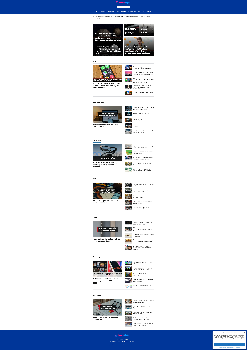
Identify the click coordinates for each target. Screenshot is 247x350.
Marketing (149, 11)
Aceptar (229, 344)
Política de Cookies (222, 347)
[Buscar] (128, 7)
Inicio (97, 11)
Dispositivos (111, 11)
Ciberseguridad (132, 11)
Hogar (117, 11)
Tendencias (103, 11)
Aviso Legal (238, 347)
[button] (244, 332)
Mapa (138, 345)
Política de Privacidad (231, 347)
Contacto (133, 345)
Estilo (143, 11)
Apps (139, 11)
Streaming (123, 11)
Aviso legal (108, 345)
